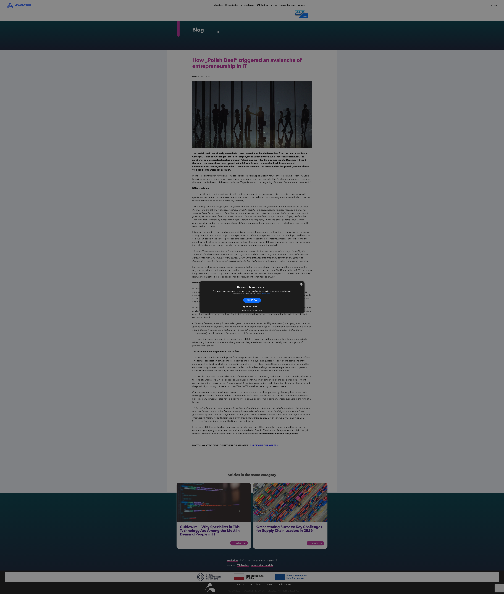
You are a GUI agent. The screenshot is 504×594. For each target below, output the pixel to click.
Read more (266, 294)
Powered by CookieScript (252, 310)
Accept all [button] (252, 300)
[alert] (252, 297)
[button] (252, 306)
